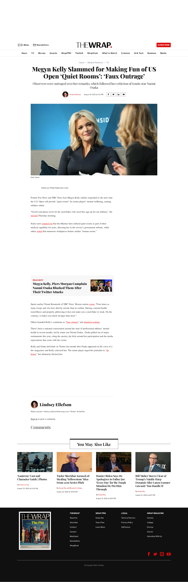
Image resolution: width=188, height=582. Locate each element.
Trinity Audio (54, 188)
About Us (73, 518)
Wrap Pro (101, 513)
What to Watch (109, 53)
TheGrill (79, 53)
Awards (53, 53)
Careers (73, 532)
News (24, 53)
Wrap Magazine (155, 513)
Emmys (150, 527)
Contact (73, 527)
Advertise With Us (154, 536)
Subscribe (164, 45)
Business (151, 53)
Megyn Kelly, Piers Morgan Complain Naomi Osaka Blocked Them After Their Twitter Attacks (60, 288)
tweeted (34, 215)
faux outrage (72, 322)
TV (32, 53)
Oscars (150, 532)
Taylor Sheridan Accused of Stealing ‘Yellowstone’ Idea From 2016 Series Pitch (73, 479)
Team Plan (100, 522)
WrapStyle (92, 53)
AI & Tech (138, 53)
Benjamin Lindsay (76, 488)
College (150, 522)
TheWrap (75, 513)
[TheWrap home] (94, 45)
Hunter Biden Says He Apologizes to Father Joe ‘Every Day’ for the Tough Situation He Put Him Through (111, 482)
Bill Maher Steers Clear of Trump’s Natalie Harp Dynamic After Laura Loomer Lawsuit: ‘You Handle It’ (152, 480)
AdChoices (125, 527)
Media (163, 53)
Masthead (74, 536)
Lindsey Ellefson (75, 94)
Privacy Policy (127, 522)
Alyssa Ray (62, 488)
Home (81, 62)
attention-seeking (92, 322)
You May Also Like (94, 444)
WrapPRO (66, 53)
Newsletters (42, 45)
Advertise (74, 522)
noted (39, 231)
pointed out (47, 223)
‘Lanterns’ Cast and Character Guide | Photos (32, 477)
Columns (125, 53)
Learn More (100, 527)
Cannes (150, 518)
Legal (124, 513)
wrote (91, 304)
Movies (41, 53)
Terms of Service (128, 518)
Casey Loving (24, 485)
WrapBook (74, 545)
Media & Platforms (95, 62)
